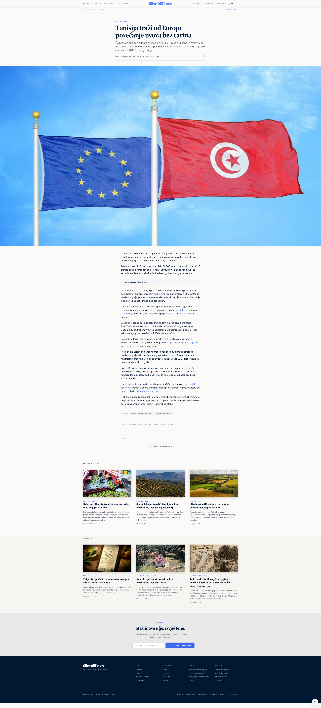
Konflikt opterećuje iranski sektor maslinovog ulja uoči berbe (155, 580)
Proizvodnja (124, 4)
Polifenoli (139, 670)
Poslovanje (109, 4)
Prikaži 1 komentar (162, 446)
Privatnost (213, 694)
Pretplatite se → (231, 10)
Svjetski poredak (221, 673)
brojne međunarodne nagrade (182, 342)
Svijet (86, 4)
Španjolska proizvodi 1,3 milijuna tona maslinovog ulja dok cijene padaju (157, 505)
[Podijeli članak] (204, 56)
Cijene (165, 670)
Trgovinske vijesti (145, 282)
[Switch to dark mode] (237, 4)
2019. (163, 294)
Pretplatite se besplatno (180, 645)
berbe (157, 294)
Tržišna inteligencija (222, 670)
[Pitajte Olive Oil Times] (315, 702)
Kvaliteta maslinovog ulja (198, 670)
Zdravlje (96, 4)
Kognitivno (140, 680)
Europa (86, 576)
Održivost (166, 680)
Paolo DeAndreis (125, 56)
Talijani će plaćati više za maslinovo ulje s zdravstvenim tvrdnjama (106, 580)
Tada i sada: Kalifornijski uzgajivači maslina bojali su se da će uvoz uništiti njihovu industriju (210, 582)
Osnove (196, 4)
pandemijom (184, 310)
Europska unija (136, 424)
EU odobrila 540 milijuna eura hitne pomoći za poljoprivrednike (209, 505)
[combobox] (153, 10)
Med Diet (139, 673)
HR (232, 4)
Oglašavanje (202, 694)
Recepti (207, 4)
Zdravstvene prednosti (197, 673)
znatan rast (184, 313)
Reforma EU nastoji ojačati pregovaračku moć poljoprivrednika (106, 505)
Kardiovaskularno (142, 677)
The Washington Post (162, 413)
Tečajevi (220, 4)
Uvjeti (222, 694)
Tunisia (170, 424)
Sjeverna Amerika (198, 576)
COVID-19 (126, 313)
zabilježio (170, 313)
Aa (158, 56)
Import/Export (151, 424)
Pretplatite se (190, 694)
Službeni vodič (220, 677)
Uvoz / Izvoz (167, 677)
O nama (180, 694)
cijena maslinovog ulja (147, 391)
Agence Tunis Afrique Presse (141, 413)
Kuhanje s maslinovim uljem (199, 677)
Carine (163, 424)
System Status (232, 694)
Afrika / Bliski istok (146, 576)
